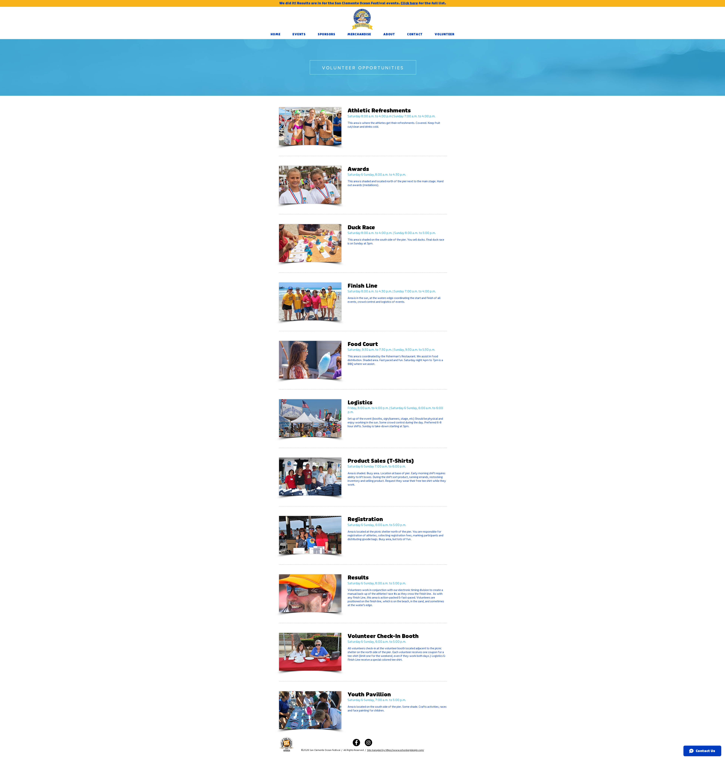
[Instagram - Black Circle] (368, 742)
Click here (409, 3)
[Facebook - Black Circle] (356, 742)
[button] (299, 34)
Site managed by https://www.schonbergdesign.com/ (395, 750)
